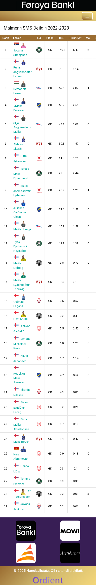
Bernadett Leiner (19, 91)
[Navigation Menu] (87, 16)
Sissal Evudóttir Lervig (21, 407)
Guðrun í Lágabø (18, 304)
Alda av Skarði (18, 146)
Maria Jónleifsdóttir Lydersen (22, 190)
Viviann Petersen (19, 108)
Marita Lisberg (18, 265)
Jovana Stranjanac (20, 52)
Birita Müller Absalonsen (21, 424)
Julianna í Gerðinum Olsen (19, 212)
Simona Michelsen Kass (22, 343)
